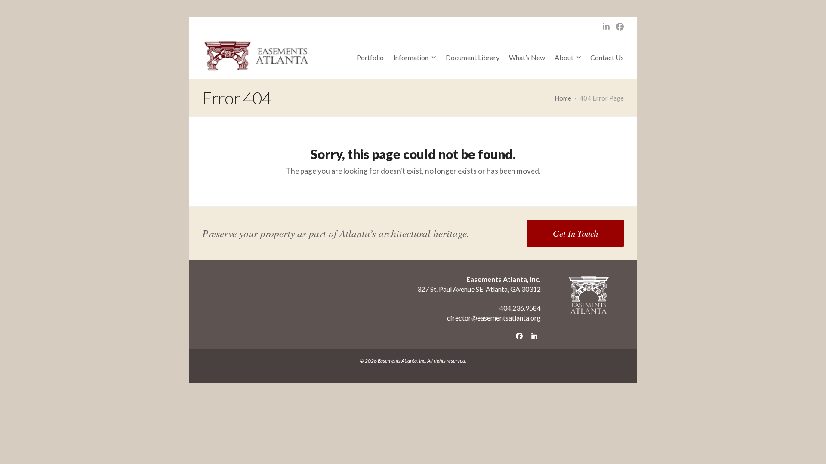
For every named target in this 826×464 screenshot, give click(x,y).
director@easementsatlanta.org (494, 318)
